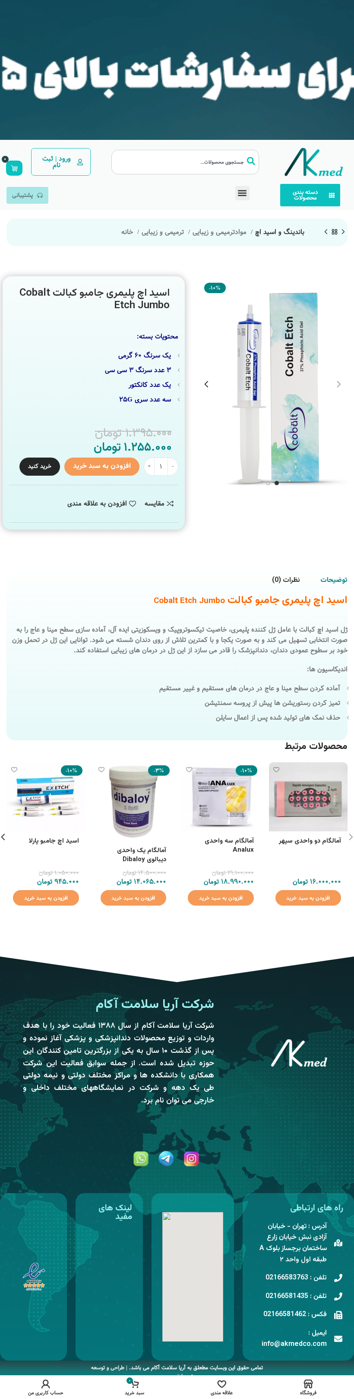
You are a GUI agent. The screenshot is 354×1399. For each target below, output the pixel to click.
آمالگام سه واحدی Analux (229, 845)
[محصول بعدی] (326, 232)
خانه (128, 232)
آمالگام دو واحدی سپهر (310, 841)
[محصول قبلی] (343, 232)
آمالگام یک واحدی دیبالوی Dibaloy (141, 855)
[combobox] (185, 162)
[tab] (334, 580)
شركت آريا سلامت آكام (155, 1005)
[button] (242, 193)
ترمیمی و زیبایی (164, 232)
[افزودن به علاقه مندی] (276, 769)
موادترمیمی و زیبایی (221, 232)
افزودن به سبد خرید (102, 466)
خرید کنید (39, 466)
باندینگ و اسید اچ (279, 232)
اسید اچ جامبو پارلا (54, 841)
